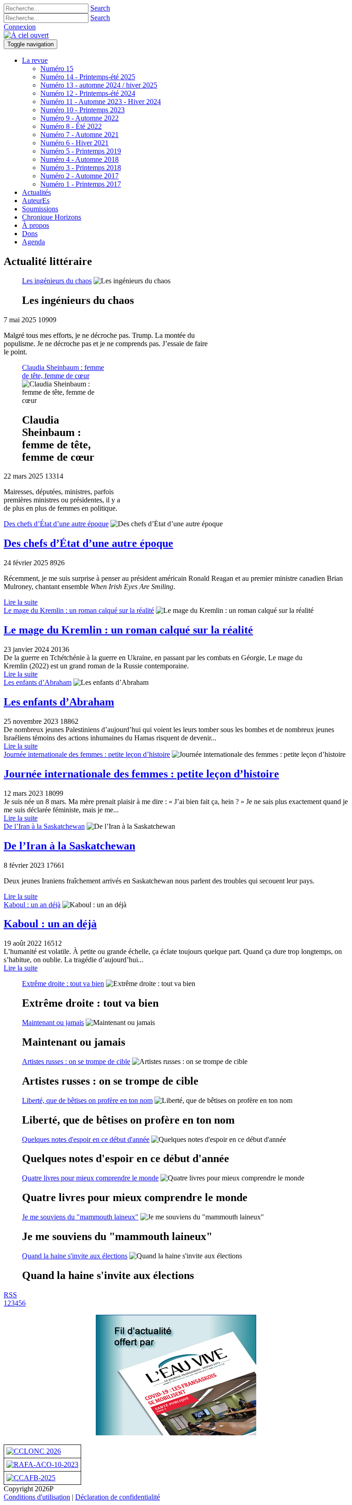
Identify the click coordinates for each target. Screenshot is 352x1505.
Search (100, 8)
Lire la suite (21, 602)
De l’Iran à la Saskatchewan (44, 826)
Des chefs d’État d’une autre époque (56, 524)
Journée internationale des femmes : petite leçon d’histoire (87, 754)
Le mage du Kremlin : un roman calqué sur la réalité (79, 610)
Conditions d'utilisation (37, 1497)
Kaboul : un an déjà (32, 905)
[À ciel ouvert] (26, 35)
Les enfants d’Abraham (38, 682)
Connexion (20, 27)
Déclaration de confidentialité (117, 1497)
